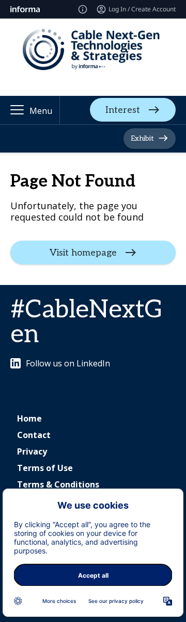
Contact (34, 435)
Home (29, 418)
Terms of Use (45, 468)
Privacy (32, 451)
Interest (122, 110)
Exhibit (142, 138)
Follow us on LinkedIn (68, 363)
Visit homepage (83, 252)
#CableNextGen (86, 322)
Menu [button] (40, 110)
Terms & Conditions (58, 484)
